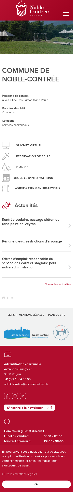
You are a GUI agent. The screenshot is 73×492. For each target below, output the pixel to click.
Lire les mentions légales (20, 474)
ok (36, 484)
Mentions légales (31, 314)
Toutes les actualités (58, 284)
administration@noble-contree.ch (26, 384)
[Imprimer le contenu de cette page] (3, 298)
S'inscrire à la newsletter (25, 408)
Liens (11, 314)
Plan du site (56, 314)
